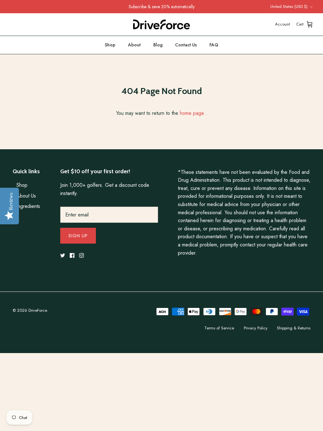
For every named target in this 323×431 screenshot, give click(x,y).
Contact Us (186, 45)
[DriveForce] (161, 25)
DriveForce (37, 310)
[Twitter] (62, 255)
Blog (157, 45)
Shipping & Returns (293, 328)
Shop (110, 45)
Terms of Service (219, 328)
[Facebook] (72, 255)
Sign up (78, 236)
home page (192, 113)
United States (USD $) (289, 6)
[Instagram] (81, 255)
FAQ (213, 45)
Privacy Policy (255, 328)
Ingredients (28, 206)
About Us (26, 195)
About (134, 45)
